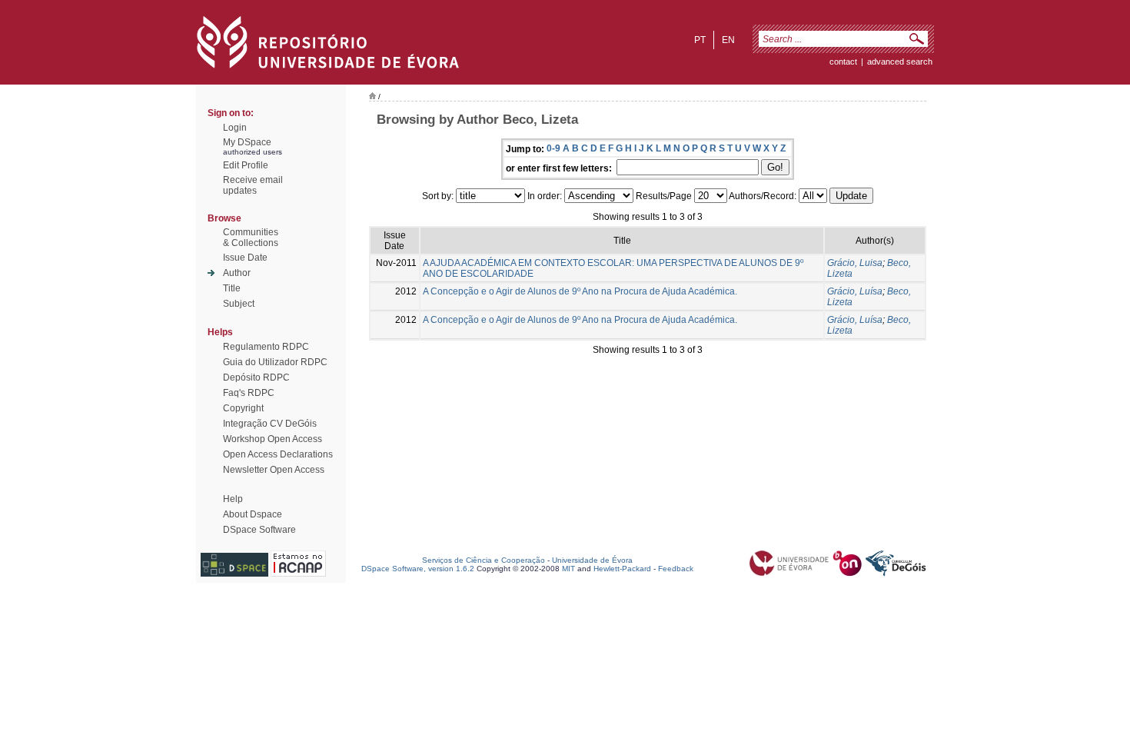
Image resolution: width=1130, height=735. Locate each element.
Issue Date (245, 257)
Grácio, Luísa (854, 291)
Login (235, 127)
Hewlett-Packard (622, 568)
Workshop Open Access (272, 439)
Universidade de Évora (592, 560)
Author (237, 273)
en (728, 40)
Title (232, 288)
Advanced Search (899, 61)
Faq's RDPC (248, 392)
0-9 (553, 148)
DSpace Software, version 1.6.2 (417, 568)
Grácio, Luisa (854, 263)
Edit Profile (245, 165)
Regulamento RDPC (266, 346)
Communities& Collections (250, 237)
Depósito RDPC (256, 377)
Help (233, 499)
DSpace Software (259, 529)
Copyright (243, 408)
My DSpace (247, 142)
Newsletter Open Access (273, 469)
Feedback (675, 568)
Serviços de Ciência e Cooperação (483, 560)
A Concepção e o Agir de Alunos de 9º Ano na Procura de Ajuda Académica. (580, 291)
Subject (238, 303)
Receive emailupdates (253, 185)
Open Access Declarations (278, 454)
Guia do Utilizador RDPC (275, 362)
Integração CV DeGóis (270, 423)
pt (700, 40)
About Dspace (252, 514)
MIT (568, 568)
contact (843, 61)
